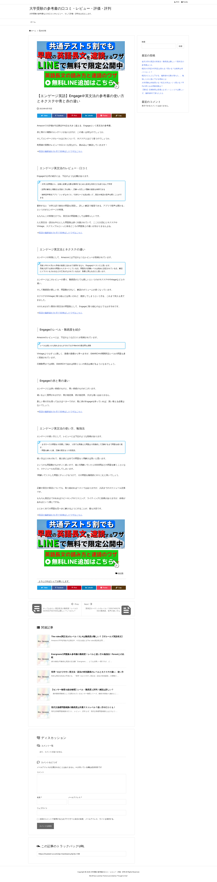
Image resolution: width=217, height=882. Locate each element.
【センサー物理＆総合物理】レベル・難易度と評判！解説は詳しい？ (82, 689)
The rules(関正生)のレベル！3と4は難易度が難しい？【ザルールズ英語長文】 (87, 636)
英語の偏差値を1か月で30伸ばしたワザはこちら (60, 151)
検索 (143, 42)
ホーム (33, 31)
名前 (39, 797)
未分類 (43, 31)
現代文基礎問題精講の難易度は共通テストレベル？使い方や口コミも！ (83, 707)
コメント (40, 772)
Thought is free (122, 876)
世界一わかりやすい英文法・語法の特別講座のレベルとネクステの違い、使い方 (87, 672)
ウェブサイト (42, 808)
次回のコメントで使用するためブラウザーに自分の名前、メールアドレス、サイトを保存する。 (77, 819)
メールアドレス (75, 797)
